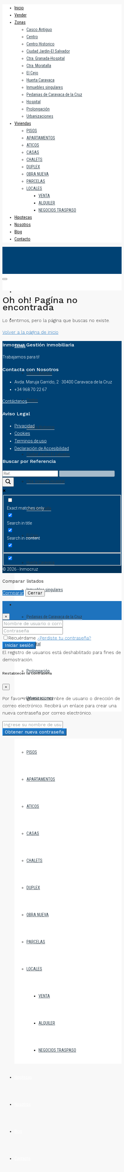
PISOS (31, 130)
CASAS (32, 152)
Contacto (22, 239)
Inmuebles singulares (44, 87)
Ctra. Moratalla (38, 65)
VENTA (44, 195)
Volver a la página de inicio (30, 332)
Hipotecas (23, 217)
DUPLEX (33, 166)
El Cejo (32, 72)
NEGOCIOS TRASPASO (57, 210)
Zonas (20, 22)
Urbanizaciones (39, 116)
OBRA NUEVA (37, 174)
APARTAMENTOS (40, 137)
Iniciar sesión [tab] (28, 604)
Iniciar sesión (19, 645)
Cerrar (35, 593)
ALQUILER (47, 202)
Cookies (22, 433)
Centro (32, 36)
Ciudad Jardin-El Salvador (48, 51)
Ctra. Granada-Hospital (45, 58)
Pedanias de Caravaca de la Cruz (54, 94)
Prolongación (38, 109)
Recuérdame (22, 638)
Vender (20, 15)
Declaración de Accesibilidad (41, 448)
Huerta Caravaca (40, 80)
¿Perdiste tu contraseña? (64, 638)
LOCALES (34, 188)
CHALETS (34, 159)
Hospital (33, 101)
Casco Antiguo (39, 29)
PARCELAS (35, 181)
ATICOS (32, 145)
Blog (18, 231)
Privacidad (24, 425)
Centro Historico (40, 44)
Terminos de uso (30, 441)
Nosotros (22, 224)
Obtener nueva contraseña (34, 732)
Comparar (13, 593)
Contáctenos (14, 401)
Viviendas (22, 123)
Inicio (19, 7)
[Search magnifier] (8, 482)
